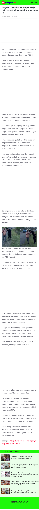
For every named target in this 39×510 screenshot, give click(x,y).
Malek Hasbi (7, 16)
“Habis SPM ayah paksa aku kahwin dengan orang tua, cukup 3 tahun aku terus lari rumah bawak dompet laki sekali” (25, 465)
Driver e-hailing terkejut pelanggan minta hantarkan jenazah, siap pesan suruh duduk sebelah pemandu (24, 474)
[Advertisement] (19, 92)
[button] (26, 2)
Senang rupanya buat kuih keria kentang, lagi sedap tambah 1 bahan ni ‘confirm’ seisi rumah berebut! (25, 483)
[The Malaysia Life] (9, 2)
